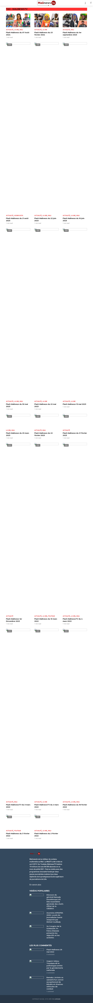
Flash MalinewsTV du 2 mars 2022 (46, 806)
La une (16, 29)
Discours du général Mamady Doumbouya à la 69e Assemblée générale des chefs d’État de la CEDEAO (54, 902)
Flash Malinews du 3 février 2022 (17, 835)
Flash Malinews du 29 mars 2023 (17, 434)
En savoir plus (35, 885)
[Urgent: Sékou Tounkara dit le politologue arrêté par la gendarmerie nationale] (36, 964)
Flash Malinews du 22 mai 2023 (45, 405)
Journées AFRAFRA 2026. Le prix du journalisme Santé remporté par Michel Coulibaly (54, 917)
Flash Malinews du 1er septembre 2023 (72, 34)
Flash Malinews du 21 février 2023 (75, 434)
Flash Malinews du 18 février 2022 (75, 806)
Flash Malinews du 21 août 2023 (17, 219)
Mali (21, 29)
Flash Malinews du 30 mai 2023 (17, 405)
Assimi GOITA (18, 215)
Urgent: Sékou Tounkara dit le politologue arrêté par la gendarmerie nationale (54, 965)
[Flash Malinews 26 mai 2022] (36, 953)
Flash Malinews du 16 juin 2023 (73, 219)
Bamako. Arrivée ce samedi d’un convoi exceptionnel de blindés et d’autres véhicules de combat (54, 983)
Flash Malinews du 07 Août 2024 (17, 34)
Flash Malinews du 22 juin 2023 (45, 219)
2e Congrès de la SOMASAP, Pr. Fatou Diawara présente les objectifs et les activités (53, 932)
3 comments (50, 954)
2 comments (50, 973)
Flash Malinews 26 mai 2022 (54, 951)
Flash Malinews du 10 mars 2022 (45, 620)
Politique (51, 616)
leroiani (57, 999)
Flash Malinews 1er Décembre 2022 (14, 620)
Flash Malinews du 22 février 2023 (43, 434)
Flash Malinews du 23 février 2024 (43, 34)
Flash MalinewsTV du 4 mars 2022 (73, 620)
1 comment (50, 991)
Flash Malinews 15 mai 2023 (74, 404)
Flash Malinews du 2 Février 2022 (46, 835)
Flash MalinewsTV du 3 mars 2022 (18, 806)
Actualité (9, 29)
